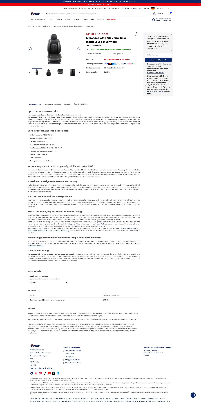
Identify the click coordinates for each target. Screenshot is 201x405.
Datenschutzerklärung (155, 73)
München (45, 398)
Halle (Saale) (117, 401)
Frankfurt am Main (59, 398)
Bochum (136, 398)
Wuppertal (144, 398)
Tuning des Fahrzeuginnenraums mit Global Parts (86, 224)
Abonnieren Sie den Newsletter (41, 368)
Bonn (156, 398)
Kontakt (33, 365)
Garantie (67, 104)
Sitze (92, 19)
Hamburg (38, 398)
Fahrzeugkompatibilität (52, 104)
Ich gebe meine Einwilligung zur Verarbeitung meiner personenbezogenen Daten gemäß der (159, 68)
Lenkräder (100, 19)
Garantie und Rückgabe (38, 356)
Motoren (59, 19)
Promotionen (111, 19)
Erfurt (168, 401)
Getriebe (67, 19)
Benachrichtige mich (158, 60)
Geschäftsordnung (37, 350)
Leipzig (96, 398)
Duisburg (130, 398)
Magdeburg (127, 401)
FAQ (31, 359)
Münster (162, 398)
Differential (77, 19)
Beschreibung (35, 104)
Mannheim (40, 401)
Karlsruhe (33, 401)
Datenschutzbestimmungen (40, 353)
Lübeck (154, 401)
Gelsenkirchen (66, 401)
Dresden (108, 398)
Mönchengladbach (78, 401)
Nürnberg (123, 398)
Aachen (109, 401)
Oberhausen (161, 401)
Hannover (115, 398)
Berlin (32, 398)
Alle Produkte (35, 362)
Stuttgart (69, 398)
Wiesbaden (57, 401)
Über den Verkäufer (81, 104)
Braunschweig (90, 401)
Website (146, 8)
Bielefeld (151, 398)
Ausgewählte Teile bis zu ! (99, 4)
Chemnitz (99, 401)
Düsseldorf (76, 398)
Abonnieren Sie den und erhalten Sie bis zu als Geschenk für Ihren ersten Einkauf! (100, 1)
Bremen (102, 398)
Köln (51, 398)
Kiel (105, 401)
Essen (91, 398)
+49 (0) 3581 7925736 (73, 363)
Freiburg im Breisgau (138, 401)
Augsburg (49, 401)
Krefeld (148, 401)
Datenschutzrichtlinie (155, 91)
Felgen (86, 19)
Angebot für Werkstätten (132, 8)
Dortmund (84, 398)
